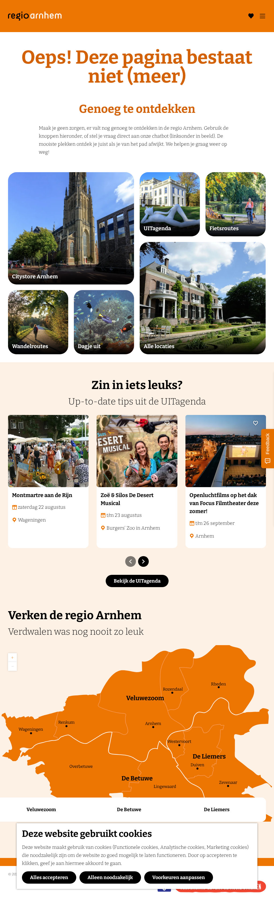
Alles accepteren (49, 877)
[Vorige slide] (130, 561)
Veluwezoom (41, 810)
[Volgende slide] (143, 561)
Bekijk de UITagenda (137, 581)
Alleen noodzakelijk (110, 877)
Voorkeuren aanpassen (178, 877)
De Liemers (217, 810)
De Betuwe (129, 810)
